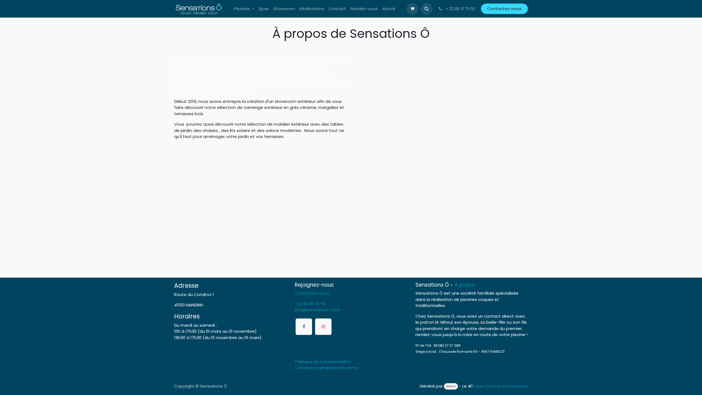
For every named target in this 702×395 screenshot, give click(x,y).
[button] (426, 9)
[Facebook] (304, 326)
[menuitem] (244, 9)
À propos (464, 285)
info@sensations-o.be (317, 310)
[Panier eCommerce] (412, 9)
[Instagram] (323, 326)
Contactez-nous (504, 9)
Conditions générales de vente (326, 368)
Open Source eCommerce (501, 386)
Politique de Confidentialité (323, 362)
